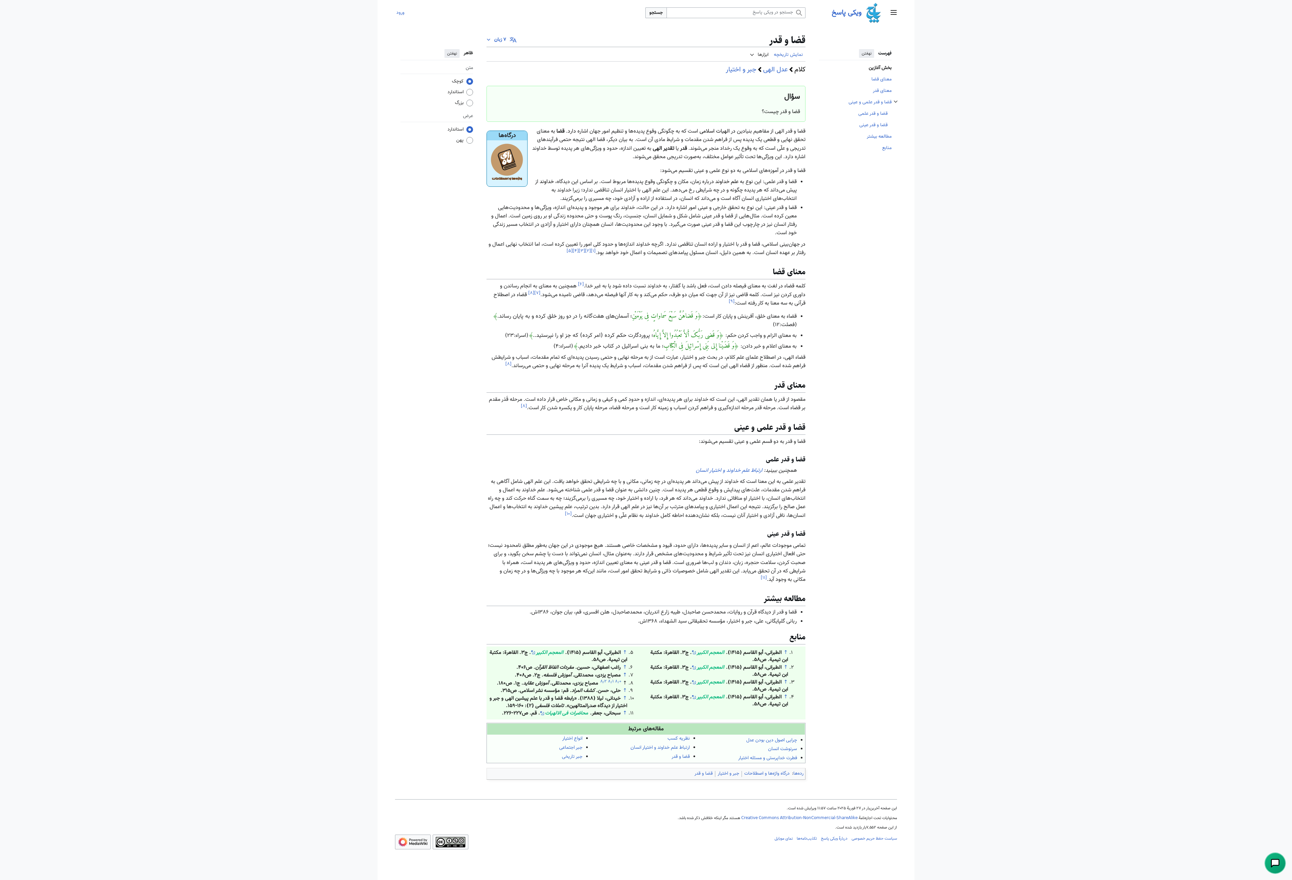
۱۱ (764, 577)
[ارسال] (1275, 863)
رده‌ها (798, 773)
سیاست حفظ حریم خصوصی (874, 839)
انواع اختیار (572, 738)
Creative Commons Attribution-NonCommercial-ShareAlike (799, 818)
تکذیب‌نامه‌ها (807, 839)
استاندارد (455, 92)
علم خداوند (727, 182)
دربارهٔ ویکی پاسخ (834, 839)
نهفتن (866, 53)
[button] (893, 13)
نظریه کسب (679, 738)
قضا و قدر (681, 757)
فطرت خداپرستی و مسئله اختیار (767, 758)
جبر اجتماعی (570, 747)
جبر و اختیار (741, 69)
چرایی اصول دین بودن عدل (771, 740)
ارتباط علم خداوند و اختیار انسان (729, 470)
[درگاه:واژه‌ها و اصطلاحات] (507, 163)
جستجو (656, 12)
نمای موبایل (784, 839)
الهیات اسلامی (714, 131)
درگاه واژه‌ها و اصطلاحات (767, 773)
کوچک (458, 81)
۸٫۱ (611, 681)
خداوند (547, 182)
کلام (799, 69)
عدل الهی (775, 69)
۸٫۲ (603, 681)
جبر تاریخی (572, 757)
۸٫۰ (618, 681)
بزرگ (459, 103)
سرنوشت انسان (782, 749)
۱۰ (568, 513)
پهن (460, 140)
